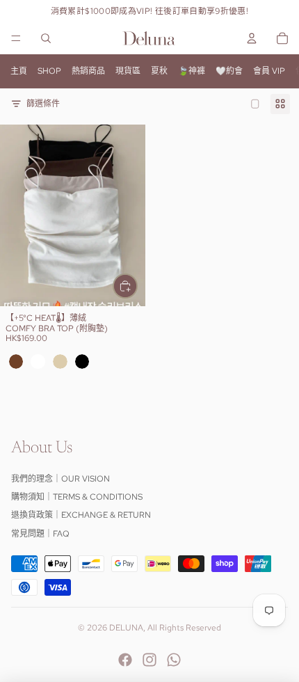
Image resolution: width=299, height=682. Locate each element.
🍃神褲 (191, 71)
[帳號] (251, 38)
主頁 (18, 71)
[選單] (16, 38)
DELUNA (126, 627)
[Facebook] (125, 659)
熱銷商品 (88, 71)
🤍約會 (229, 71)
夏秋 (159, 71)
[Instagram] (149, 659)
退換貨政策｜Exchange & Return (81, 515)
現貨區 (127, 71)
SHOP (49, 71)
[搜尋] (46, 38)
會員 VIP (269, 71)
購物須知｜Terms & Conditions (77, 496)
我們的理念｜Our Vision (60, 478)
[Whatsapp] (173, 659)
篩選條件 (43, 103)
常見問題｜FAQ (40, 533)
